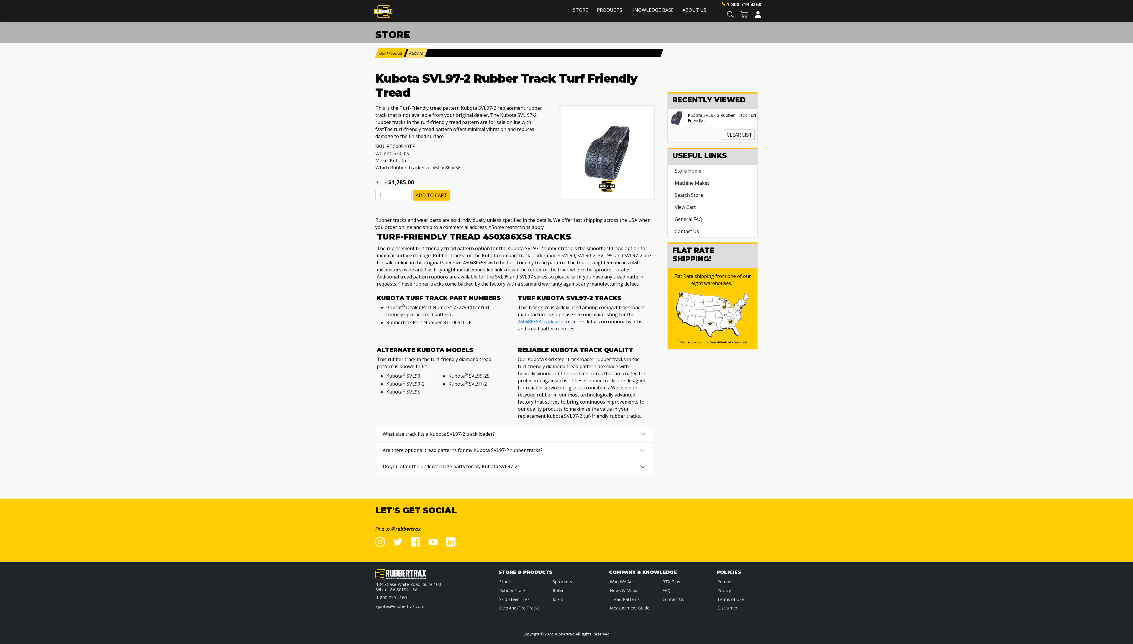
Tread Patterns (625, 599)
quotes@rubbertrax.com (400, 606)
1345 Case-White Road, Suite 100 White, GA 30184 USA (408, 586)
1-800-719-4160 (744, 4)
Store (580, 10)
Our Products (391, 53)
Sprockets (562, 581)
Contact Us (687, 231)
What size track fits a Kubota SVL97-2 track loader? (439, 434)
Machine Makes (692, 183)
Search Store (689, 195)
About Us (694, 10)
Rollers (559, 590)
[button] (730, 14)
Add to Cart (431, 195)
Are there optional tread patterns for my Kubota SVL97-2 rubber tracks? (463, 450)
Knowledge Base (652, 10)
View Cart (685, 207)
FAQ (666, 590)
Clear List (739, 135)
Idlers (558, 599)
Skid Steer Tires (514, 599)
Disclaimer (727, 608)
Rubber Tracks (513, 590)
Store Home (688, 171)
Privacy (724, 590)
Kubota (398, 160)
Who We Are (622, 581)
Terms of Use (730, 599)
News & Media (624, 590)
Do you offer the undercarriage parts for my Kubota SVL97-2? (451, 466)
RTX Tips (671, 581)
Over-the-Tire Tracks (519, 608)
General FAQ (688, 219)
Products (609, 10)
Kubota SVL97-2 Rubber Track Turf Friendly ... (722, 118)
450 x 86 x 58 (447, 167)
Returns (724, 581)
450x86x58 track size (540, 321)
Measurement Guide (629, 608)
